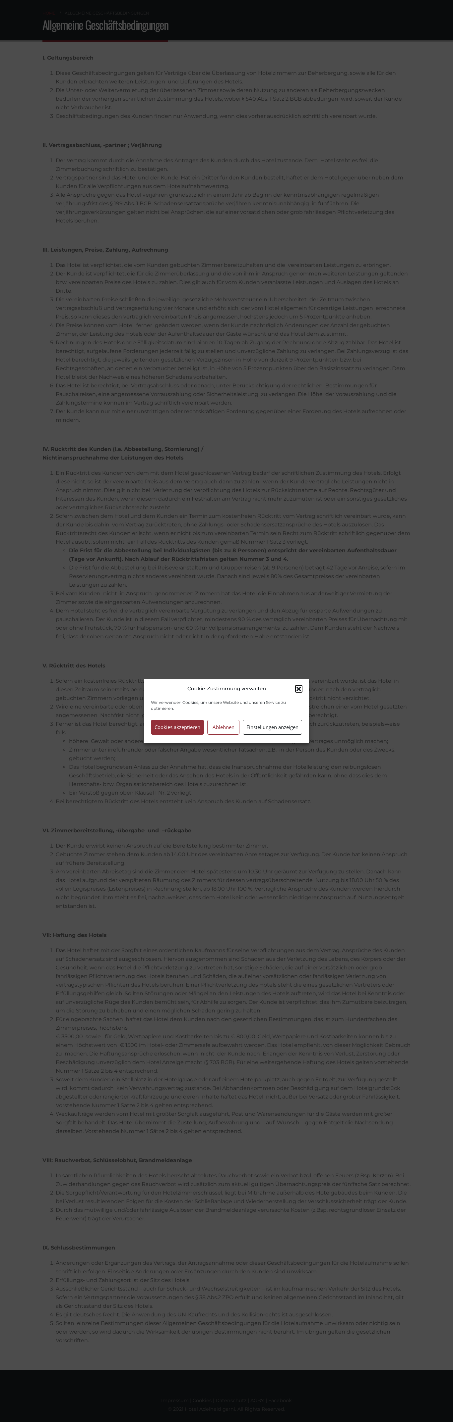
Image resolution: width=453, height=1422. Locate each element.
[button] (298, 688)
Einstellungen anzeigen (272, 727)
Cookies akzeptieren (177, 727)
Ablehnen (223, 727)
